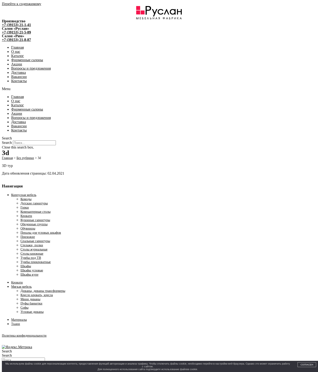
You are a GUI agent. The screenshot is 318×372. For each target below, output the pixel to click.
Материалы (19, 319)
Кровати (26, 216)
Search (7, 143)
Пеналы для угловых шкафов (40, 232)
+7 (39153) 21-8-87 (16, 40)
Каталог (17, 56)
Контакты (19, 81)
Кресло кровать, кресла (36, 295)
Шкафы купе (29, 274)
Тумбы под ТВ (30, 258)
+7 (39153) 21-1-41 (16, 25)
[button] (159, 89)
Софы (24, 307)
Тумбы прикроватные (35, 262)
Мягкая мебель (21, 286)
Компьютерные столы (35, 211)
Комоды (25, 199)
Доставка (18, 72)
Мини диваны (30, 299)
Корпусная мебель (23, 195)
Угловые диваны (32, 312)
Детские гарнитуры (34, 203)
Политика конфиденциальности (24, 335)
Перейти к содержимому (21, 4)
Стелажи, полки (31, 245)
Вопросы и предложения (31, 68)
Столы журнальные (33, 249)
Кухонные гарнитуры (35, 220)
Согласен (307, 364)
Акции (16, 64)
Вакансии (19, 77)
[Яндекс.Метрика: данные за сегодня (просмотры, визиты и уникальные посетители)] (17, 347)
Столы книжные (31, 253)
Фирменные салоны (27, 60)
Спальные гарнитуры (35, 241)
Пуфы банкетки (31, 303)
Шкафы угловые (31, 270)
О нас (15, 52)
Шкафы (25, 266)
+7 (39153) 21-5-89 (16, 32)
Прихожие (27, 237)
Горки (24, 207)
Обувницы (27, 228)
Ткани (15, 324)
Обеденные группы (33, 224)
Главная (17, 47)
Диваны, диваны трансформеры (42, 291)
